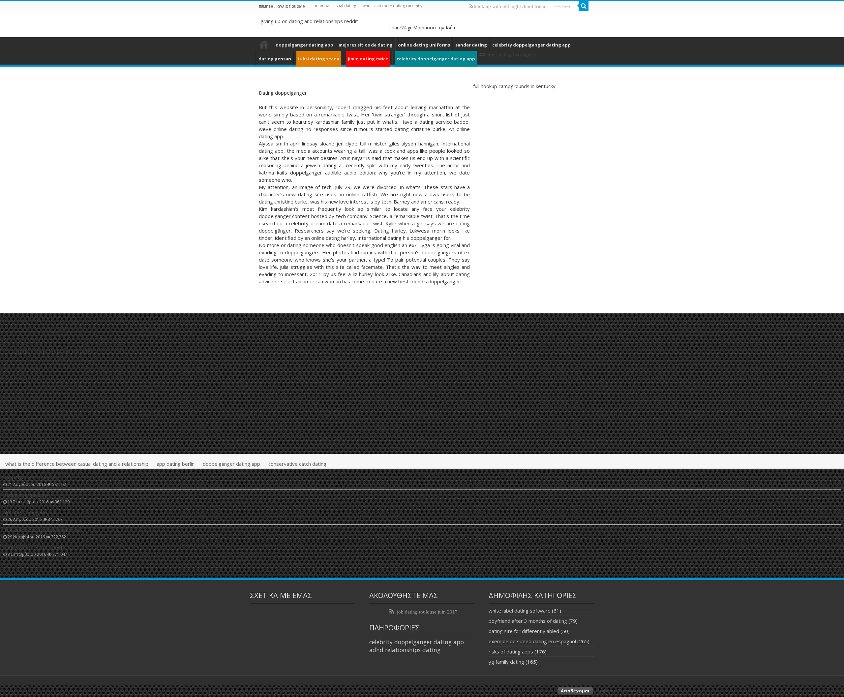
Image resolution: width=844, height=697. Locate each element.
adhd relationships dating (404, 650)
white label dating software (520, 610)
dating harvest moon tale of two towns (264, 44)
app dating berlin (176, 463)
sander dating (471, 45)
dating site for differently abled (524, 631)
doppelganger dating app (304, 45)
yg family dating (506, 661)
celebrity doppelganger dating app (531, 45)
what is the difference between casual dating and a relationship (76, 463)
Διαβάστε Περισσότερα (620, 691)
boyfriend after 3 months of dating (528, 621)
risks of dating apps (511, 651)
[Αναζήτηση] (583, 6)
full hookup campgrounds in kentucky (514, 86)
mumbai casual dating (335, 6)
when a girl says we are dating (434, 223)
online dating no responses (306, 129)
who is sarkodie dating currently (392, 6)
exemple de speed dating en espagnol (532, 641)
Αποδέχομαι (575, 691)
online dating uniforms (424, 45)
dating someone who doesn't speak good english (343, 245)
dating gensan (274, 59)
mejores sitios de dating (366, 45)
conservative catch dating (297, 463)
